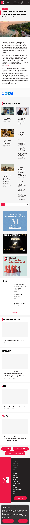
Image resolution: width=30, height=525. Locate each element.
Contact (21, 498)
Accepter (8, 521)
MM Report (15, 465)
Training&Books (17, 489)
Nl (28, 2)
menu (8, 3)
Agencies (15, 473)
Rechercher (15, 3)
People (14, 485)
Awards (15, 487)
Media (14, 479)
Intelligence (16, 477)
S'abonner (22, 3)
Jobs (7, 449)
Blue (14, 493)
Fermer (22, 521)
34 (27, 204)
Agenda (15, 467)
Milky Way (15, 463)
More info (15, 312)
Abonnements (21, 449)
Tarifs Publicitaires (16, 453)
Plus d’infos (5, 517)
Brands (15, 475)
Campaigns (16, 461)
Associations (16, 483)
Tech (14, 491)
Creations (15, 481)
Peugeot (7, 65)
